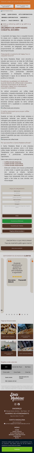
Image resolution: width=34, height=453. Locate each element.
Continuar (17, 449)
